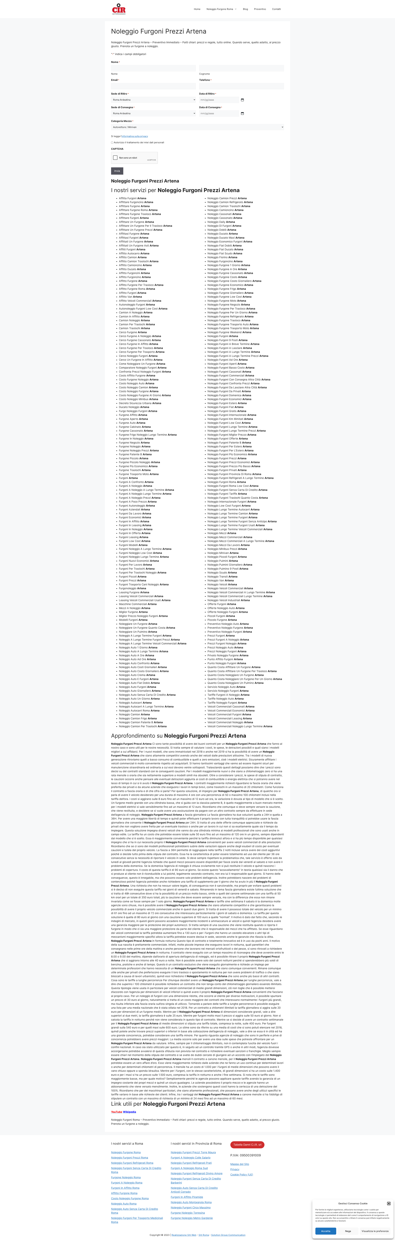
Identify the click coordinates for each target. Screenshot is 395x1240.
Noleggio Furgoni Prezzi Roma (129, 1157)
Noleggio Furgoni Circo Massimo (191, 1207)
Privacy (234, 1169)
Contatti (276, 9)
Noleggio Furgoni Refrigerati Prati (191, 1162)
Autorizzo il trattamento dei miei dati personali (139, 142)
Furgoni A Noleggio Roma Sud (189, 1168)
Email (115, 79)
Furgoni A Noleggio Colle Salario (190, 1157)
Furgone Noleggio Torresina (188, 1212)
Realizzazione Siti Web (184, 1235)
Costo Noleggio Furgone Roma (130, 1198)
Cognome (204, 73)
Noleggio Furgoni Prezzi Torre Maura (193, 1152)
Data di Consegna (210, 107)
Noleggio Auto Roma (124, 1203)
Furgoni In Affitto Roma (125, 1187)
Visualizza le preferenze (375, 1231)
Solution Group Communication (228, 1235)
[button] (388, 1203)
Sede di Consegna (123, 107)
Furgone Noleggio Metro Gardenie (192, 1218)
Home (197, 9)
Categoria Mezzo (122, 121)
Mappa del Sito (239, 1164)
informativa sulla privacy (135, 136)
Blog (245, 9)
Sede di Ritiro (120, 93)
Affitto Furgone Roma (124, 1193)
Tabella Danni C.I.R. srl (247, 1144)
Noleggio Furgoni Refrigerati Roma (132, 1162)
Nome (114, 73)
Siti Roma (204, 1235)
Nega (348, 1231)
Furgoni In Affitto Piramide (187, 1197)
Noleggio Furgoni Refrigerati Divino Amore (196, 1173)
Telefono (205, 79)
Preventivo (260, 9)
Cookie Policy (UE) (241, 1174)
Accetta (325, 1231)
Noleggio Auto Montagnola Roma (191, 1202)
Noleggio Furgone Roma (220, 9)
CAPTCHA (117, 148)
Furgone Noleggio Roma (126, 1177)
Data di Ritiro (207, 93)
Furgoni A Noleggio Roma (126, 1182)
